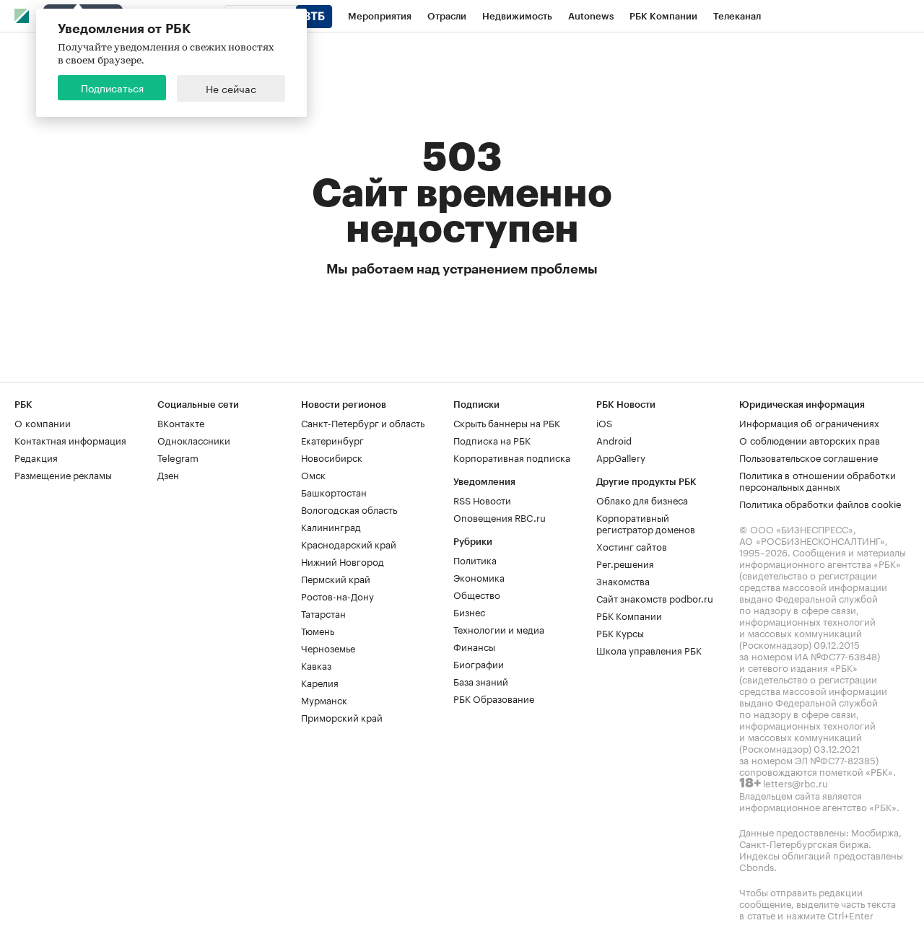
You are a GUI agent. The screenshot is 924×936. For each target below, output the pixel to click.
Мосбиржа (875, 831)
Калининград (331, 526)
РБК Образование (493, 698)
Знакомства (623, 580)
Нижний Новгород (342, 561)
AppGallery (620, 457)
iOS (604, 422)
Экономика (479, 576)
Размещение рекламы (63, 474)
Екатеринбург (332, 439)
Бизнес (469, 611)
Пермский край (335, 578)
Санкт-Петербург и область (362, 422)
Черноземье (328, 647)
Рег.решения (625, 563)
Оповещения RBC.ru (499, 516)
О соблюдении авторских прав (809, 439)
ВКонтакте (180, 422)
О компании (42, 422)
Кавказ (316, 664)
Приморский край (342, 716)
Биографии (478, 663)
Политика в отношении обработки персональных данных (817, 480)
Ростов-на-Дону (337, 595)
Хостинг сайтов (631, 545)
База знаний (480, 680)
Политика (475, 559)
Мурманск (324, 699)
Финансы (474, 646)
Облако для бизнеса (642, 499)
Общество (476, 594)
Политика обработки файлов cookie (820, 503)
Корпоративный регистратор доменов (645, 522)
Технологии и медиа (498, 628)
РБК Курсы (620, 632)
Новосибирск (331, 457)
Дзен (168, 474)
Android (614, 439)
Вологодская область (349, 509)
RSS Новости (482, 499)
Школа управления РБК (649, 649)
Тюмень (317, 630)
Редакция (36, 457)
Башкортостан (334, 491)
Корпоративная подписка (511, 457)
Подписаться (112, 87)
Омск (313, 474)
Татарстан (323, 612)
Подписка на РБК (492, 439)
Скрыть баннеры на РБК (506, 422)
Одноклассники (193, 439)
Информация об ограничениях (809, 422)
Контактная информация (70, 439)
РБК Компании (629, 615)
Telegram (178, 457)
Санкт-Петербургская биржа (803, 843)
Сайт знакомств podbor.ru (654, 597)
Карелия (320, 682)
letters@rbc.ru (795, 782)
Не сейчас (231, 88)
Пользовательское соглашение (808, 457)
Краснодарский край (348, 543)
